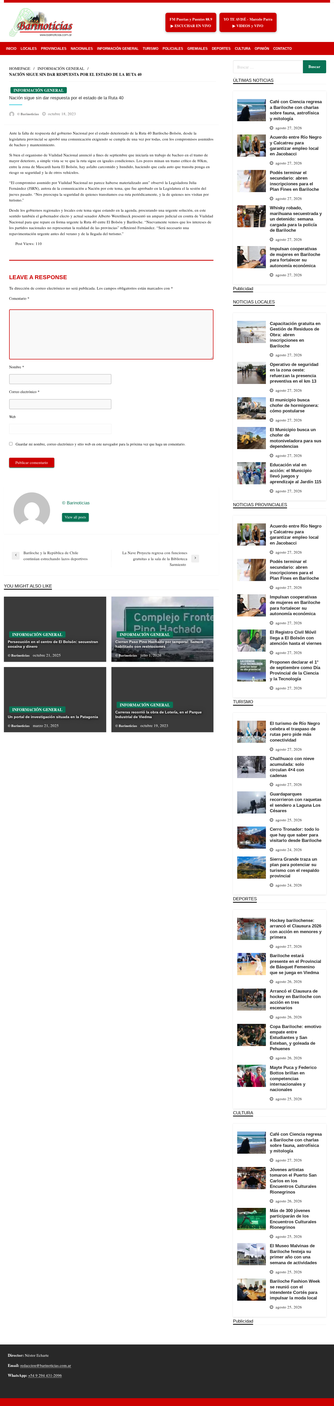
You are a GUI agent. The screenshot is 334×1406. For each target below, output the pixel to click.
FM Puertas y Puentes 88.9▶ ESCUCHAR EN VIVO (191, 22)
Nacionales (82, 49)
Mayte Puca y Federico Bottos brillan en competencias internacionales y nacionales (293, 1078)
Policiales (173, 49)
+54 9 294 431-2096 (45, 1375)
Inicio (11, 49)
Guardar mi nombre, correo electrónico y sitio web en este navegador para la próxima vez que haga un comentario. (101, 444)
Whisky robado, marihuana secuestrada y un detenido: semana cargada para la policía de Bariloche (296, 219)
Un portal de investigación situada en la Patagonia (53, 717)
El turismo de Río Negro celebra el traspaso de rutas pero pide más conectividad (295, 731)
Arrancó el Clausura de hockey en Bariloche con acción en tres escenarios (295, 999)
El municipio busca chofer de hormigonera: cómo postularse (294, 405)
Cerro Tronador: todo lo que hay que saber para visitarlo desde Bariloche (295, 835)
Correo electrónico (24, 391)
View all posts (75, 517)
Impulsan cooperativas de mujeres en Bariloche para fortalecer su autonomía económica (295, 257)
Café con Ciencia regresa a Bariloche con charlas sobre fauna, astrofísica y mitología (296, 110)
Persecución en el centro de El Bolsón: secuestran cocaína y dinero (53, 644)
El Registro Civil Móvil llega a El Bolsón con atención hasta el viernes (295, 638)
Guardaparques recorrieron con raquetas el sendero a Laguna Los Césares (295, 802)
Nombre (16, 366)
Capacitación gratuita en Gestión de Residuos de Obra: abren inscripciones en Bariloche (295, 334)
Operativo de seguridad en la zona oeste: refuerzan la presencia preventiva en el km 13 (294, 372)
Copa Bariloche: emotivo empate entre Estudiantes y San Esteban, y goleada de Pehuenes (295, 1037)
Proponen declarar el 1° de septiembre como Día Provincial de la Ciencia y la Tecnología (295, 670)
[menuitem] (11, 48)
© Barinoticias (28, 113)
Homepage (19, 68)
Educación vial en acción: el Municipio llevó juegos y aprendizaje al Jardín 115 (295, 473)
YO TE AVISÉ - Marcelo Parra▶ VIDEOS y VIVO (248, 22)
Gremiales (197, 49)
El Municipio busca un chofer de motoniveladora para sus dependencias (295, 438)
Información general (118, 49)
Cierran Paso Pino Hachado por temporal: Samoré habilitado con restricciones (159, 644)
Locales (29, 49)
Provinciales (54, 49)
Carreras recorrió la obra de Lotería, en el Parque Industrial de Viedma (158, 714)
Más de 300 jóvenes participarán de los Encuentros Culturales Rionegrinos (293, 1219)
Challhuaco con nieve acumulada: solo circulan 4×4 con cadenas (292, 767)
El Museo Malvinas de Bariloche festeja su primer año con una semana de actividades (293, 1254)
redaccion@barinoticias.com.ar (45, 1365)
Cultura (242, 49)
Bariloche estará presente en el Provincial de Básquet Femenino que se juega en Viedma (295, 964)
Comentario (19, 298)
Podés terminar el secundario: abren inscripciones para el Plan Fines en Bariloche (294, 181)
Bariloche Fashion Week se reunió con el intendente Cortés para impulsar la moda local (295, 1289)
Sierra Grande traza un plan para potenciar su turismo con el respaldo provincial (294, 867)
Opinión (262, 49)
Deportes (221, 49)
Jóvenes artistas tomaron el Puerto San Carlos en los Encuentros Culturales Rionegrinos (293, 1180)
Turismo (150, 49)
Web (12, 416)
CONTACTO (282, 49)
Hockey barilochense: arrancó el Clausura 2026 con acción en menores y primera (295, 928)
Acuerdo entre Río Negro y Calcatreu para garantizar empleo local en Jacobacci (295, 145)
